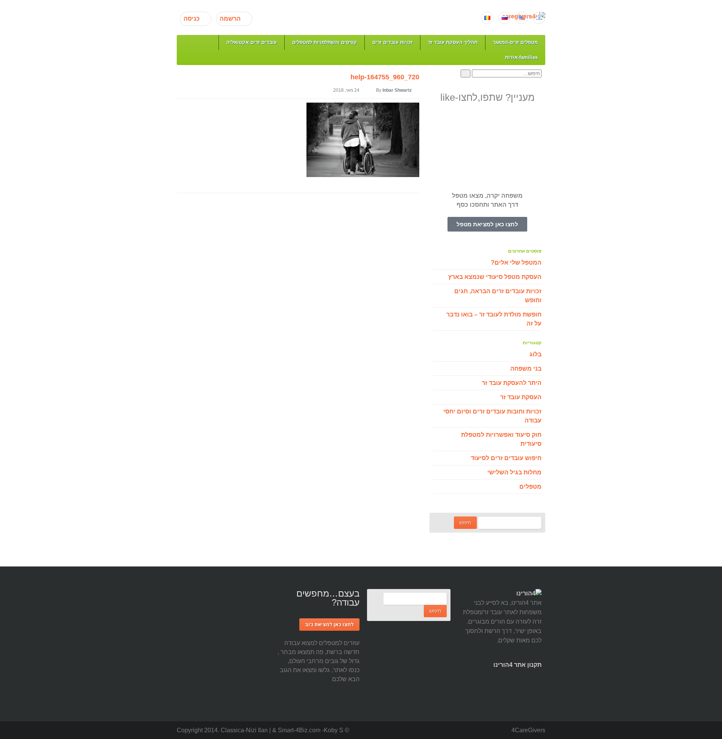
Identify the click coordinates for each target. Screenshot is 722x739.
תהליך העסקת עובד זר (453, 42)
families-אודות (521, 57)
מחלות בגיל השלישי (514, 472)
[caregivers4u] (363, 16)
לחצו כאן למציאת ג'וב (329, 624)
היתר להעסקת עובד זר (512, 383)
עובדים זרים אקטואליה (251, 42)
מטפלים (530, 486)
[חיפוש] (465, 73)
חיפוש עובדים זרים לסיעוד (506, 458)
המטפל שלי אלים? (516, 262)
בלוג (535, 354)
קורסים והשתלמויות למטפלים (324, 42)
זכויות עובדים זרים (392, 42)
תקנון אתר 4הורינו (517, 665)
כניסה (192, 18)
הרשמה (230, 18)
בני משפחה (526, 368)
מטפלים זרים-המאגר (515, 42)
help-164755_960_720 (384, 77)
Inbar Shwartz (397, 90)
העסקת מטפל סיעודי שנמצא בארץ (495, 277)
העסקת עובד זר (521, 397)
